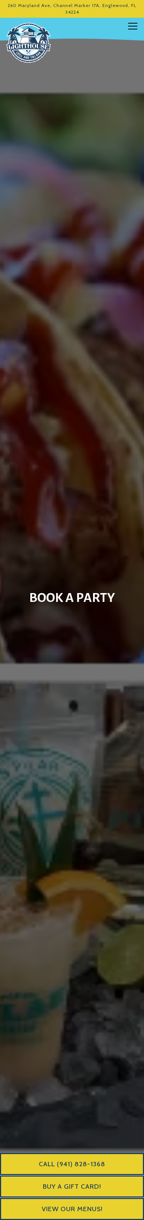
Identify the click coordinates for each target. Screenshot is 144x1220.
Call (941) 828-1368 (72, 1164)
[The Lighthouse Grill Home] (28, 42)
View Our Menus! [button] (72, 1209)
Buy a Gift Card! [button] (72, 1186)
